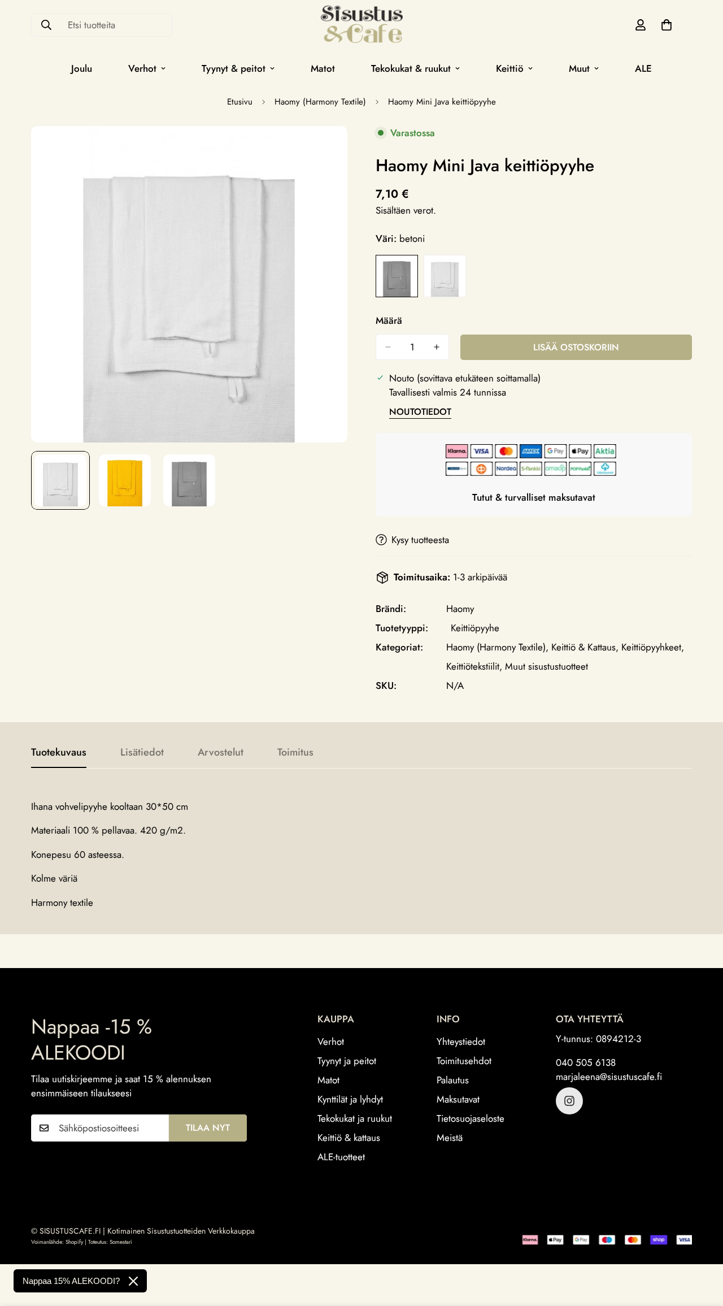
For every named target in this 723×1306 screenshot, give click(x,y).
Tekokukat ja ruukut (354, 1119)
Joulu (81, 68)
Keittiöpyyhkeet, (652, 647)
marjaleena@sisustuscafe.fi (609, 1077)
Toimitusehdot (464, 1061)
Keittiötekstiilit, (474, 666)
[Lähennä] (323, 150)
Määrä (389, 320)
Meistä (450, 1138)
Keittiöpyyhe (475, 628)
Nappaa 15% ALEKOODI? (71, 1281)
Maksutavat (458, 1100)
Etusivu (239, 102)
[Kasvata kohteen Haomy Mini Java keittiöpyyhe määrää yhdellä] (436, 347)
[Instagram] (569, 1100)
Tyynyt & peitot (233, 68)
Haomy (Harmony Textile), (497, 647)
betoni (397, 276)
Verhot (142, 68)
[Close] (133, 1281)
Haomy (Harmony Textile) (320, 102)
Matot (323, 68)
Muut (579, 68)
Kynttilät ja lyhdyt (350, 1100)
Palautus (453, 1080)
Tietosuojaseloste (470, 1119)
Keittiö (510, 68)
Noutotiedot (420, 411)
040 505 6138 (586, 1062)
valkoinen (445, 276)
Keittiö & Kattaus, (585, 647)
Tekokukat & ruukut (411, 68)
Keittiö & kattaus (348, 1138)
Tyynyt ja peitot (346, 1061)
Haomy (460, 608)
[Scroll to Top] (701, 1244)
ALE (643, 68)
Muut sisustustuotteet (546, 666)
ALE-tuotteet (341, 1157)
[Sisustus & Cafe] (362, 25)
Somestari (121, 1242)
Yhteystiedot (461, 1042)
